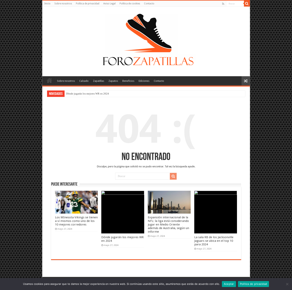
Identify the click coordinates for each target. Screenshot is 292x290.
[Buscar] (247, 4)
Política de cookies (130, 3)
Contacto (149, 3)
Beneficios (128, 80)
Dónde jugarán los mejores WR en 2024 (87, 93)
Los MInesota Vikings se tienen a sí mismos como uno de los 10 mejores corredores (76, 221)
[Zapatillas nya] (146, 40)
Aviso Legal (109, 3)
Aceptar (229, 283)
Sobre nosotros (63, 3)
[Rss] (223, 3)
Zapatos (113, 80)
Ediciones (144, 80)
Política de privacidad (87, 3)
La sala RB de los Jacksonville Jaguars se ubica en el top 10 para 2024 (213, 240)
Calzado (84, 80)
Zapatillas (98, 80)
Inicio (47, 3)
